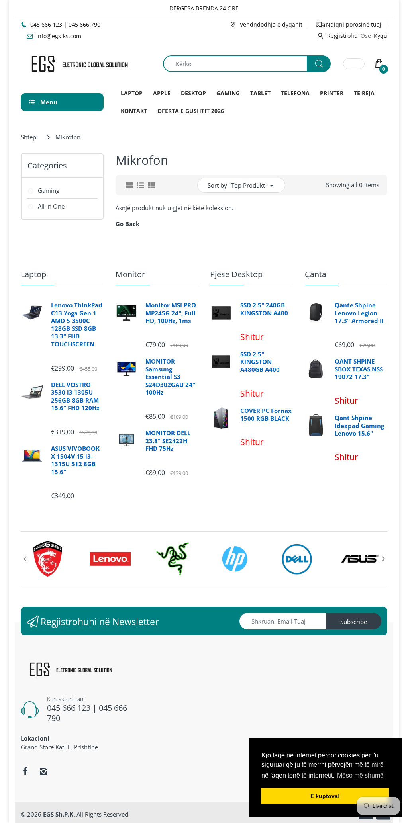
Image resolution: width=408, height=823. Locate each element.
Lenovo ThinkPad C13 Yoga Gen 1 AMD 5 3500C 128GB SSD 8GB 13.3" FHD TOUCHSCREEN (76, 324)
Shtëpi (29, 137)
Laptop (33, 274)
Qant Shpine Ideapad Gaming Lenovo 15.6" (359, 425)
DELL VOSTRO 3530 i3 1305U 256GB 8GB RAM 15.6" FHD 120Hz (75, 396)
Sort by (217, 185)
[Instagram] (43, 771)
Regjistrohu (342, 35)
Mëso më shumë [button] (360, 775)
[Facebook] (25, 771)
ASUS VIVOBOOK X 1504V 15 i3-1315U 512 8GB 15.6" (75, 460)
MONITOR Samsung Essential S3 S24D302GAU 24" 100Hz (170, 377)
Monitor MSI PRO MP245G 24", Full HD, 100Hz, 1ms (170, 313)
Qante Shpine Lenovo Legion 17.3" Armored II (359, 313)
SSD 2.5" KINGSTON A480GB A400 (260, 361)
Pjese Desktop (236, 274)
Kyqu (380, 35)
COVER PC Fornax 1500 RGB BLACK (266, 414)
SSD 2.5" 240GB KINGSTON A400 (264, 309)
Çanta (315, 274)
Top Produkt (248, 185)
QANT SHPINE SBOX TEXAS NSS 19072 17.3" (359, 369)
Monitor (130, 274)
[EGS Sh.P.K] (79, 63)
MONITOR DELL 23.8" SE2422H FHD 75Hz (167, 440)
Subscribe (353, 622)
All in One (51, 206)
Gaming (48, 190)
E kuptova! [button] (325, 796)
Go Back (127, 224)
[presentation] (25, 559)
